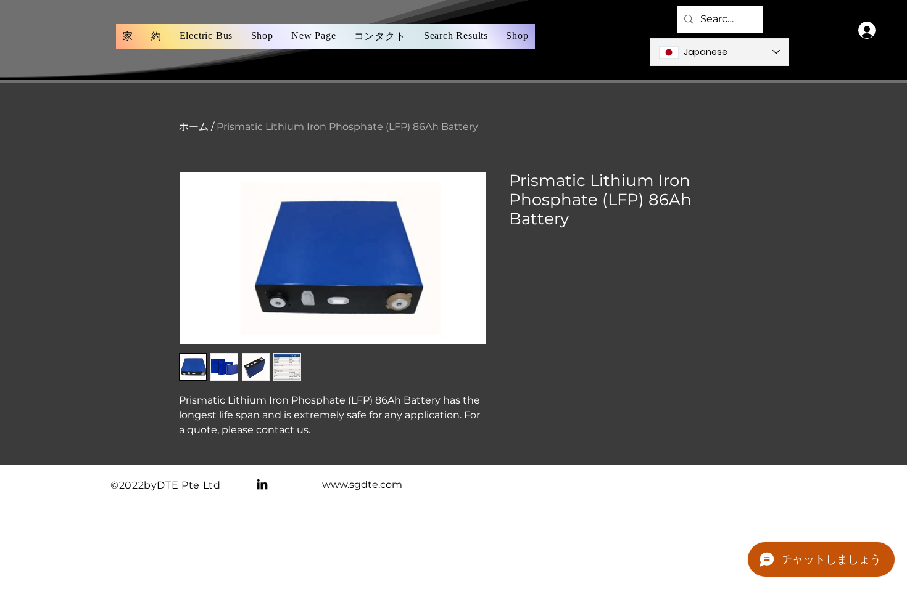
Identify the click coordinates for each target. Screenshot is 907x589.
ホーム (194, 126)
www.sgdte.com (362, 484)
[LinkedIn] (262, 484)
